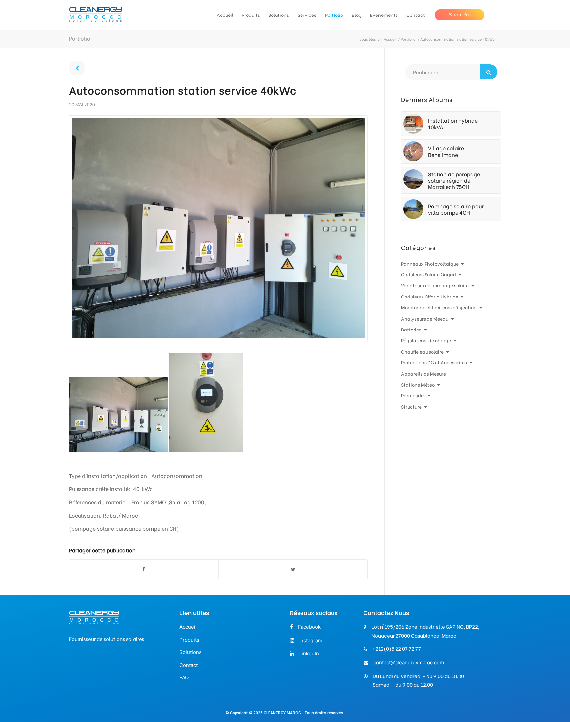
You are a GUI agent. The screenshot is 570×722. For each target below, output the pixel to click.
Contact (188, 665)
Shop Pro (460, 14)
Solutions (190, 652)
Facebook (309, 627)
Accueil (390, 39)
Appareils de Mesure (423, 373)
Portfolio (408, 39)
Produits (189, 640)
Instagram (310, 640)
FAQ (184, 678)
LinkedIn (309, 653)
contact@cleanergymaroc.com (408, 662)
